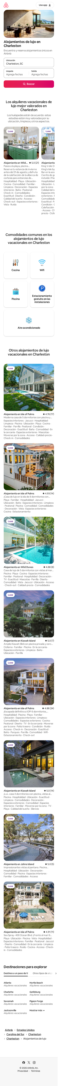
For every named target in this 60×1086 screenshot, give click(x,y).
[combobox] (29, 64)
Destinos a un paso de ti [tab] (16, 973)
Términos (35, 1071)
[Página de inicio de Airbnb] (6, 5)
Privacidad (23, 1071)
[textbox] (16, 74)
